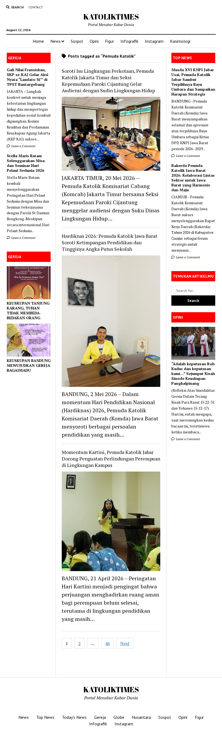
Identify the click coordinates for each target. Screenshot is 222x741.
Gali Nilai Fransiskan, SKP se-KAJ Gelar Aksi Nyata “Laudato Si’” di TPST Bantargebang (27, 77)
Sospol (77, 41)
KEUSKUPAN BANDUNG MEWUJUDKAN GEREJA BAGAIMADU (29, 365)
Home (38, 41)
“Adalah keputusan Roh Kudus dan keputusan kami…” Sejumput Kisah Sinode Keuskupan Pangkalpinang (193, 373)
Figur (109, 41)
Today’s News (74, 717)
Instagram (154, 41)
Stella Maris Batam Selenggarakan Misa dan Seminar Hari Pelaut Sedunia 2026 (26, 163)
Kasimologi (180, 41)
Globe (118, 717)
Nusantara (141, 717)
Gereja (100, 717)
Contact (35, 7)
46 (107, 643)
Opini (94, 41)
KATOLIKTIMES (111, 16)
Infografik (129, 41)
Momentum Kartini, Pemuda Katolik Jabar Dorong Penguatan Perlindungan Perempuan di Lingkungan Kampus (111, 458)
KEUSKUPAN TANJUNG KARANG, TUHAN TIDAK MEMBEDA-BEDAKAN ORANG (28, 310)
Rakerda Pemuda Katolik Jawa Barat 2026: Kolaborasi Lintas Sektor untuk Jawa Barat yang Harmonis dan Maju (193, 177)
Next (125, 643)
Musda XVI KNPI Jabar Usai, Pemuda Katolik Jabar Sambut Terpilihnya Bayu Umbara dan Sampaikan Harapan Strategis (193, 82)
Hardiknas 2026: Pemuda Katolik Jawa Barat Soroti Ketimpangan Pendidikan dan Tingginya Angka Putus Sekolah (109, 242)
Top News (45, 717)
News (55, 41)
